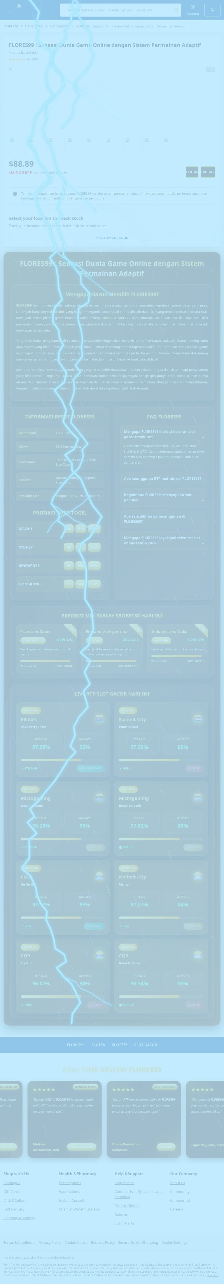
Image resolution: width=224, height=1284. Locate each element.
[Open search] (120, 10)
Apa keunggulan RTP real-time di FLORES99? (162, 478)
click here (212, 1275)
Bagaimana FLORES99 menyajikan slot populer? (158, 497)
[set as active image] (17, 145)
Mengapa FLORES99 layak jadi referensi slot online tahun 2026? (162, 540)
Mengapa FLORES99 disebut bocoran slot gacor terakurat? (159, 434)
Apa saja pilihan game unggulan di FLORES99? (154, 519)
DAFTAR (208, 172)
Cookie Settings (174, 1242)
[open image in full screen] (112, 100)
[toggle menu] (8, 10)
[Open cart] (212, 10)
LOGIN (192, 172)
